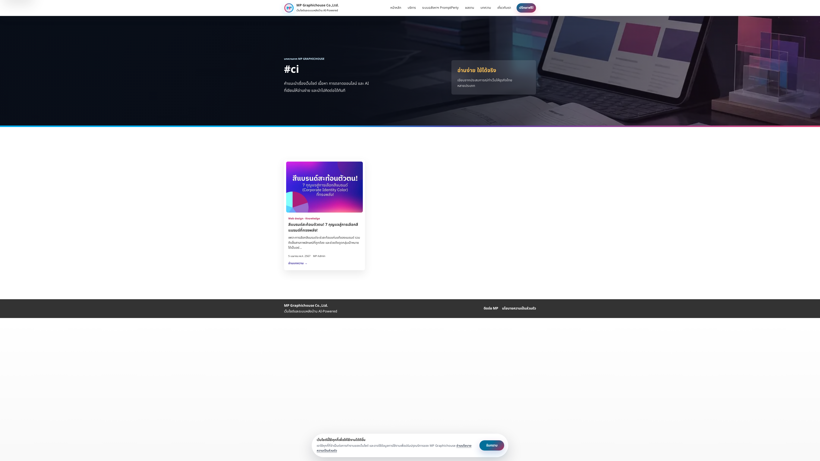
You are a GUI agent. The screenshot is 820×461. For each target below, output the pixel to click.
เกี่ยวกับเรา (504, 7)
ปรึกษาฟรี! (526, 7)
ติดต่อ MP (491, 308)
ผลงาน (469, 7)
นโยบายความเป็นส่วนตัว (519, 308)
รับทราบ (492, 445)
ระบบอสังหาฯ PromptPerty (440, 7)
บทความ (485, 7)
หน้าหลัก (395, 7)
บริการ (412, 7)
